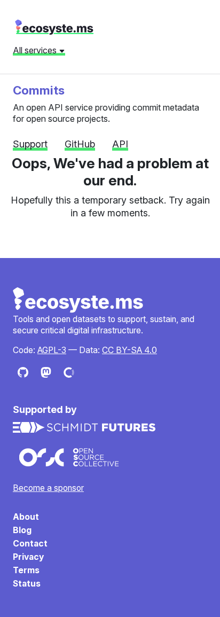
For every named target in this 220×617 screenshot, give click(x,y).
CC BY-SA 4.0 (129, 350)
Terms (26, 570)
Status (27, 584)
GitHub (80, 144)
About (26, 517)
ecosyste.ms (54, 27)
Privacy (28, 557)
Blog (22, 530)
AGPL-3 (51, 350)
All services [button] (36, 50)
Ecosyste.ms (78, 300)
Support (30, 144)
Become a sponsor (48, 488)
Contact (30, 543)
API (120, 144)
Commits (39, 90)
